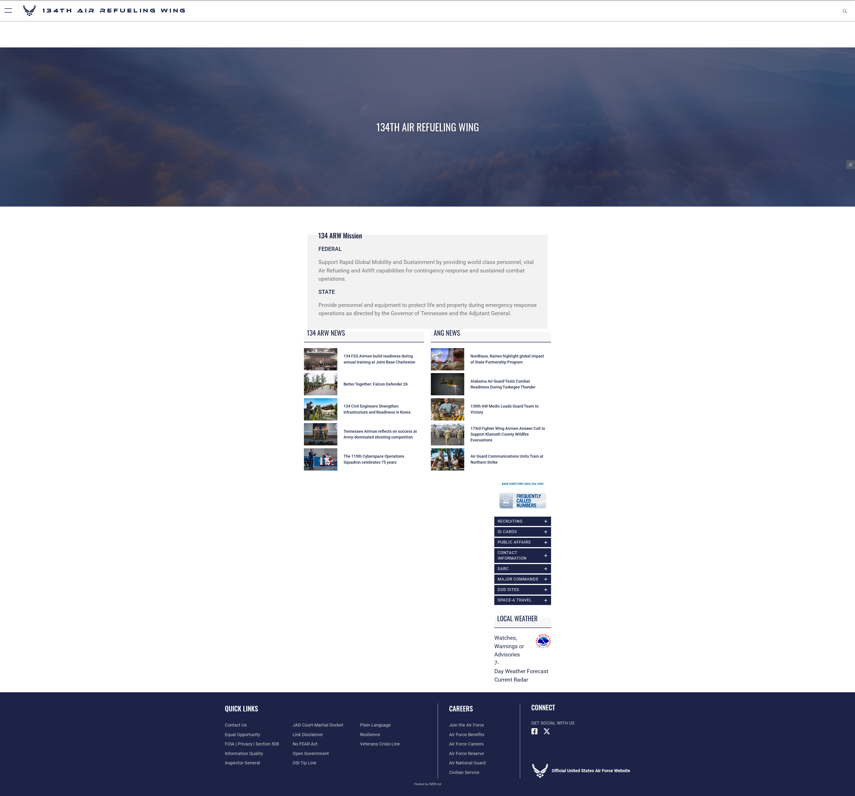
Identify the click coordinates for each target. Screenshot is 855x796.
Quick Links (241, 708)
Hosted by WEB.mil (427, 784)
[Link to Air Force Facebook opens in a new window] (534, 731)
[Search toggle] (844, 10)
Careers (461, 708)
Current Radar (511, 679)
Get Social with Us (552, 723)
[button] (7, 10)
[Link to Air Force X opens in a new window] (547, 731)
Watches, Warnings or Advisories (509, 646)
